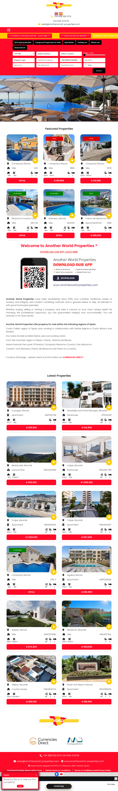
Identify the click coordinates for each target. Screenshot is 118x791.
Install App (59, 786)
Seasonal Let (19, 48)
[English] (56, 13)
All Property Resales (22, 42)
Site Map (111, 784)
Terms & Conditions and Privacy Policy (92, 770)
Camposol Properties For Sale (48, 42)
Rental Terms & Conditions (58, 770)
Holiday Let (82, 42)
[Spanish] (61, 13)
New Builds (69, 42)
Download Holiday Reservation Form (24, 770)
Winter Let (95, 42)
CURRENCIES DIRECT (73, 357)
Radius (88, 53)
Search (99, 70)
